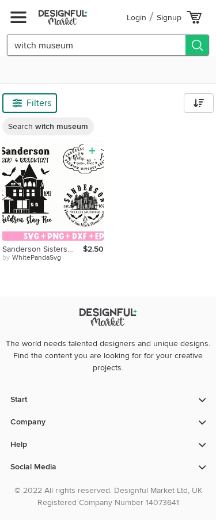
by (31, 257)
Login (136, 17)
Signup (169, 17)
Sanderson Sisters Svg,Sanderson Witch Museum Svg (42, 249)
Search (48, 126)
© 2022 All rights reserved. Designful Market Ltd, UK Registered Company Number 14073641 (108, 496)
